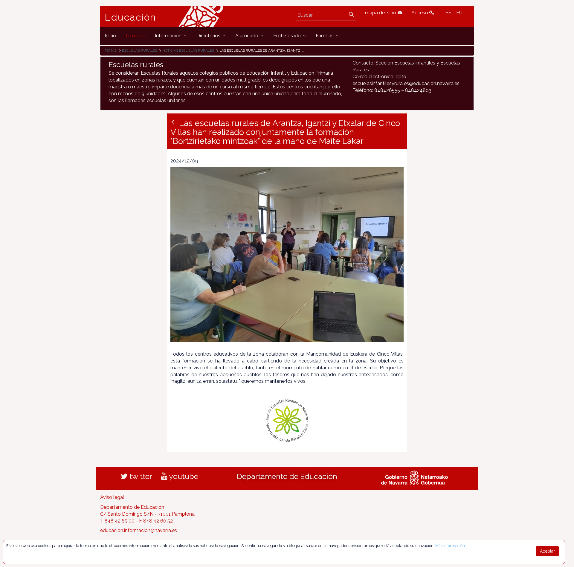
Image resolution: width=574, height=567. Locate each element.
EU (459, 13)
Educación (130, 17)
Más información (450, 545)
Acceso (420, 13)
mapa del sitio (381, 13)
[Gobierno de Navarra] (414, 477)
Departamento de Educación (287, 476)
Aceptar (547, 551)
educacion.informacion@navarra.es (138, 530)
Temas (111, 50)
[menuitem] (110, 35)
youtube (182, 476)
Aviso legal (112, 497)
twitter (140, 476)
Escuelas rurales (139, 50)
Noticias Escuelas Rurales (188, 50)
